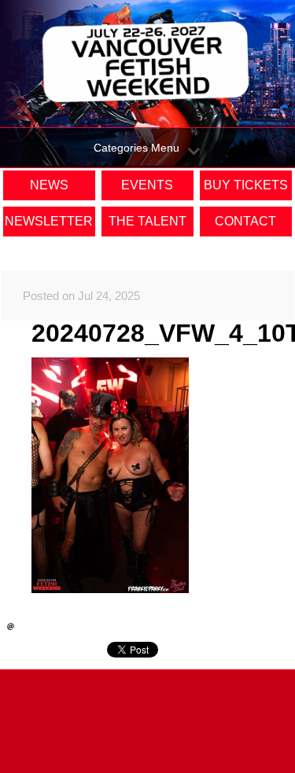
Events (147, 185)
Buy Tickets (246, 185)
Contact (245, 221)
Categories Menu (136, 147)
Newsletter (49, 221)
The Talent (147, 221)
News (49, 185)
